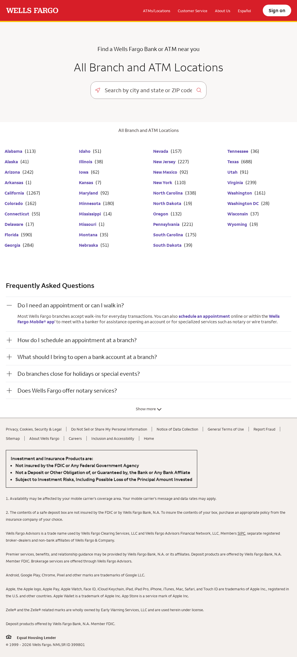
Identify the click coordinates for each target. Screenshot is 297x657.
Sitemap (13, 438)
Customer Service (192, 10)
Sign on (277, 10)
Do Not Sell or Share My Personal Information (109, 429)
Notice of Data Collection (177, 429)
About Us (222, 10)
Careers (75, 438)
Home (149, 438)
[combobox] (148, 90)
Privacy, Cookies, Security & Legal (33, 429)
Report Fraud (264, 429)
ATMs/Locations (156, 10)
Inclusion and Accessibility (112, 438)
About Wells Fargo (44, 438)
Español (244, 10)
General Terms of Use (226, 429)
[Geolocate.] (97, 90)
